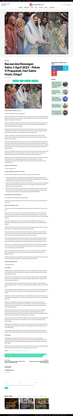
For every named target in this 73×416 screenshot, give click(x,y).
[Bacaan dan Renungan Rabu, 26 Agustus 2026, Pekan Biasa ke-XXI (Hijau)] (12, 403)
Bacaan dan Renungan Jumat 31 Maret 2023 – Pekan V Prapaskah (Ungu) (15, 362)
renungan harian (15, 356)
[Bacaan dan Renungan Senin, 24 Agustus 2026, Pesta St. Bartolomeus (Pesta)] (42, 403)
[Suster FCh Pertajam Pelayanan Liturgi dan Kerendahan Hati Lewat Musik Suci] (65, 92)
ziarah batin (39, 356)
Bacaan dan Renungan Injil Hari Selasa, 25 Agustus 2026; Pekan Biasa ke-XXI (26, 406)
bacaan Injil (7, 354)
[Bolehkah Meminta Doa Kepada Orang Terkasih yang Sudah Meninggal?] (65, 105)
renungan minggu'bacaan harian (26, 356)
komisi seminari (28, 355)
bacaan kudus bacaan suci (16, 354)
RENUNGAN (7, 60)
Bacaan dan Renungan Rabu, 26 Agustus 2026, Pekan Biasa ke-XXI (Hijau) (11, 406)
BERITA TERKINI (29, 396)
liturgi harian (34, 355)
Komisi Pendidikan (20, 355)
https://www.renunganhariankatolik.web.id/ (18, 350)
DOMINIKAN (41, 396)
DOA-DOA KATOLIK (35, 396)
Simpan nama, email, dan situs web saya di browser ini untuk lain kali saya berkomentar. (20, 385)
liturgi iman (41, 355)
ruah (35, 356)
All (15, 396)
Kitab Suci (7, 355)
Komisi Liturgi (12, 355)
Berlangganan (54, 71)
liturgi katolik (8, 356)
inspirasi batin (43, 354)
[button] (70, 4)
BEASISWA (18, 396)
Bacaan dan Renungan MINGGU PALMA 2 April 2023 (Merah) (39, 362)
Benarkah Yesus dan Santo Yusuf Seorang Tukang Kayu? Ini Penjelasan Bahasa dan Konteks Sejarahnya (57, 113)
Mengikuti (60, 65)
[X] (66, 4)
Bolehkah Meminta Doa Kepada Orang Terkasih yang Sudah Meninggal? (56, 105)
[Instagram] (64, 4)
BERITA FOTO (24, 396)
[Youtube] (68, 4)
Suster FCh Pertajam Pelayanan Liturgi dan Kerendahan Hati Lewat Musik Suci (56, 92)
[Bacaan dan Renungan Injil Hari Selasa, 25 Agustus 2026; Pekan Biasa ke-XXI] (27, 403)
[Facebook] (62, 4)
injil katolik (37, 354)
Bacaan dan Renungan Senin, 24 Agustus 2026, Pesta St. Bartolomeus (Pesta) (41, 406)
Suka (54, 65)
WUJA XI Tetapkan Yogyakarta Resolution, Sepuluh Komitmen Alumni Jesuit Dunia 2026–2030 (57, 99)
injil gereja (31, 354)
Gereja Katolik (25, 354)
